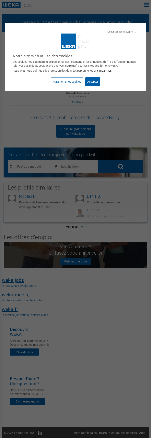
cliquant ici (104, 70)
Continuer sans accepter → (122, 31)
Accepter (92, 81)
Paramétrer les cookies (67, 81)
